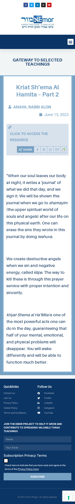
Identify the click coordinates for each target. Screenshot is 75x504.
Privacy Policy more (28, 469)
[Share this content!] (25, 149)
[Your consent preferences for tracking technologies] (68, 497)
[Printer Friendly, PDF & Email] (63, 149)
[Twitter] (31, 5)
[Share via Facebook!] (37, 149)
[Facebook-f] (25, 5)
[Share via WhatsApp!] (50, 149)
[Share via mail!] (57, 149)
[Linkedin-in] (37, 5)
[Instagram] (43, 5)
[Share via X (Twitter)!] (44, 149)
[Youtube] (49, 5)
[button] (71, 42)
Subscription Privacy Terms (25, 455)
